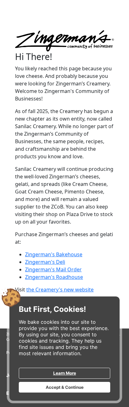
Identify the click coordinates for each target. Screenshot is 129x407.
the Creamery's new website (60, 289)
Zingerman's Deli (45, 261)
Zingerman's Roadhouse (54, 277)
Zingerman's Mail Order (53, 269)
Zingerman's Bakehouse (53, 254)
